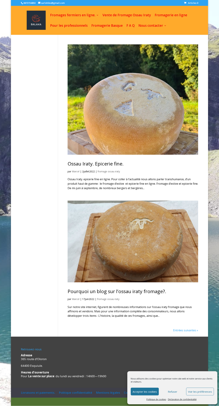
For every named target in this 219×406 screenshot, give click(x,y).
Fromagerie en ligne (171, 15)
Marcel (75, 171)
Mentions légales (108, 393)
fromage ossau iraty (109, 171)
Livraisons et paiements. (38, 393)
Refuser (172, 391)
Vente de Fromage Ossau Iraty (126, 15)
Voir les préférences (200, 391)
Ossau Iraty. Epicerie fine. (96, 163)
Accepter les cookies (145, 391)
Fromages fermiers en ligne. (72, 15)
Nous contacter (150, 26)
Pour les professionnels (69, 26)
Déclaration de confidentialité (182, 399)
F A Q (130, 26)
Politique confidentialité (75, 393)
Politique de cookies (156, 399)
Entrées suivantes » (185, 330)
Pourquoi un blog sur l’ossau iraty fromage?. (117, 291)
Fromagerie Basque (107, 26)
